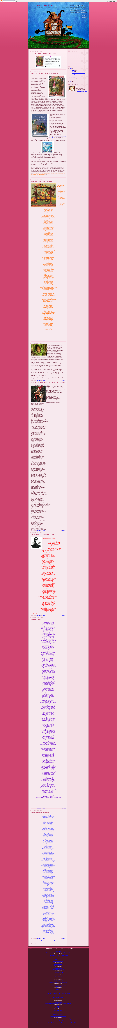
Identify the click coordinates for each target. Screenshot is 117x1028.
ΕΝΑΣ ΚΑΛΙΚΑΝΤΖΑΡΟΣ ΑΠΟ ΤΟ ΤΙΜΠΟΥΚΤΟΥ (48, 383)
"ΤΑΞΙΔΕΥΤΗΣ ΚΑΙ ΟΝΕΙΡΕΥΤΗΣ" (58, 985)
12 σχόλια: (64, 615)
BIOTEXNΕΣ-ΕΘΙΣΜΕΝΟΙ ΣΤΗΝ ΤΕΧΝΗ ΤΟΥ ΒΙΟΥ (58, 993)
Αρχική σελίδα (42, 940)
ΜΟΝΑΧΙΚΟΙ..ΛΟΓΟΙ (58, 1014)
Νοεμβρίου (73, 70)
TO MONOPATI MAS (58, 980)
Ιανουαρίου (73, 78)
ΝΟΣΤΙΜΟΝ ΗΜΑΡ (58, 1010)
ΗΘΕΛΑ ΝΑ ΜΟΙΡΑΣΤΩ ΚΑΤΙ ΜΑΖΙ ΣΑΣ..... (45, 73)
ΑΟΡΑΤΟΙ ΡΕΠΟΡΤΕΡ (58, 972)
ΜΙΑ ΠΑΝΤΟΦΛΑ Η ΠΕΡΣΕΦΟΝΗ (42, 535)
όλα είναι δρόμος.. (58, 1024)
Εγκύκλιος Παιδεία (58, 968)
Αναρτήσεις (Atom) (42, 943)
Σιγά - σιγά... (58, 973)
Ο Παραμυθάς (58, 959)
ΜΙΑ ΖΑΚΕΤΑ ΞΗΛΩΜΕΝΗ (40, 812)
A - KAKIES (58, 989)
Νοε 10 (73, 71)
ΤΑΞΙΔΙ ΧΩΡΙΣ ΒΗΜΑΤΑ (58, 997)
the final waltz (58, 1007)
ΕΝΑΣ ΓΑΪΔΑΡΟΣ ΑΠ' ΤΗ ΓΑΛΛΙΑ (42, 181)
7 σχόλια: (64, 380)
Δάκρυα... (58, 999)
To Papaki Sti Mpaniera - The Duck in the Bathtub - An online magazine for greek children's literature (58, 1022)
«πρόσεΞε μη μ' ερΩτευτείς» (58, 956)
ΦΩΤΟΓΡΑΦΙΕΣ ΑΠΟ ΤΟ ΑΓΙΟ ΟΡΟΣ (58, 1016)
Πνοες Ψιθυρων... (58, 1002)
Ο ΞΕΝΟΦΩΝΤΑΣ (37, 620)
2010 (71, 68)
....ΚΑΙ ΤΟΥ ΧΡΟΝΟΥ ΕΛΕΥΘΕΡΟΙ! (58, 994)
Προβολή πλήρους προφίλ (82, 91)
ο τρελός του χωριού (58, 976)
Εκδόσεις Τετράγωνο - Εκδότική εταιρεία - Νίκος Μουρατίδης (58, 1019)
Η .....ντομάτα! (58, 977)
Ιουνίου (72, 77)
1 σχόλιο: (64, 530)
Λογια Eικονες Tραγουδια (58, 1020)
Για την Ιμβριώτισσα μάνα (58, 1011)
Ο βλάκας (58, 1006)
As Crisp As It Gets (58, 964)
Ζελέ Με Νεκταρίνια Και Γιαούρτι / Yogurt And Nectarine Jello (58, 952)
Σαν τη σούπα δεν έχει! (58, 965)
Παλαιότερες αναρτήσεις (59, 940)
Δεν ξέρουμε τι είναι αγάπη (58, 961)
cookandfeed (58, 951)
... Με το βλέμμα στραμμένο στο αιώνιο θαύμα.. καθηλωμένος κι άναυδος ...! (58, 1003)
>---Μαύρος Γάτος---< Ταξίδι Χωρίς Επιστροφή (58, 955)
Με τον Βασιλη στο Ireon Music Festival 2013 (58, 982)
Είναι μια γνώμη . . (58, 986)
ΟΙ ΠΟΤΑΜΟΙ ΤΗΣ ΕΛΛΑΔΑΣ (58, 969)
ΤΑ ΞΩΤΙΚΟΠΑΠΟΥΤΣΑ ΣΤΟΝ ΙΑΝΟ (43, 53)
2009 (71, 81)
